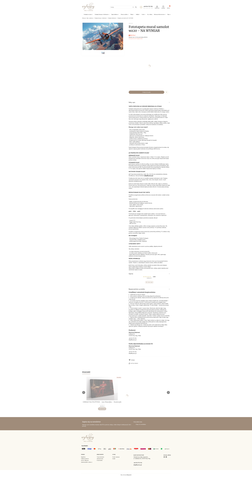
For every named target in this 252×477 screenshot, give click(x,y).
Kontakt (113, 458)
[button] (136, 7)
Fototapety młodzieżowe (112, 18)
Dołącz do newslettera (141, 424)
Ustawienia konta (100, 458)
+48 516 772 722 (148, 6)
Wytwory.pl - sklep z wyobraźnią (87, 18)
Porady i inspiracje (115, 457)
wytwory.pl (131, 23)
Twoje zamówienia (100, 457)
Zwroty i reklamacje (85, 460)
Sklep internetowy (126, 474)
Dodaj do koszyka (146, 92)
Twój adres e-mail (137, 422)
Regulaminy (83, 457)
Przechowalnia (99, 460)
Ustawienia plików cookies (86, 462)
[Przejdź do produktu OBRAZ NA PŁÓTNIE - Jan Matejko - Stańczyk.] (102, 388)
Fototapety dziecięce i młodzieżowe (100, 18)
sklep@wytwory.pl (132, 340)
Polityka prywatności (85, 458)
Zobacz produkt (102, 408)
